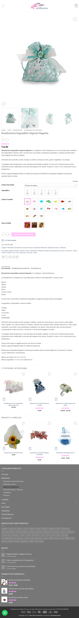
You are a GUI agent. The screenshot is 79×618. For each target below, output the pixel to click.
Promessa (6, 495)
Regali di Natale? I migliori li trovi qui (19, 554)
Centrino (63, 532)
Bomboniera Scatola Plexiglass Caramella (39, 453)
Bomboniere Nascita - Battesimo (57, 247)
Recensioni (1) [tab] (36, 268)
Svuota (75, 181)
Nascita (45, 538)
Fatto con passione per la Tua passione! (20, 560)
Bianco (28, 250)
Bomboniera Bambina (44, 250)
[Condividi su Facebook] (6, 257)
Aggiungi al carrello (23, 234)
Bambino (22, 250)
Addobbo (4, 529)
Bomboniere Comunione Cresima (24, 247)
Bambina (16, 250)
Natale (51, 538)
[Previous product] (6, 139)
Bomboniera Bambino (22, 532)
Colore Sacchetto (7, 185)
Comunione (69, 250)
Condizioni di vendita (17, 609)
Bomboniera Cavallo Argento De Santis (65, 404)
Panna (62, 538)
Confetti (75, 250)
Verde (41, 541)
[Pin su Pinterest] (17, 257)
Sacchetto (29, 252)
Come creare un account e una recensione (20, 566)
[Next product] (3, 139)
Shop (9, 130)
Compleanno (7, 492)
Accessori (4, 474)
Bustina (63, 250)
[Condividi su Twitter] (10, 257)
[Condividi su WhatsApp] (3, 257)
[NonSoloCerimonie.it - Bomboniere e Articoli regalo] (39, 5)
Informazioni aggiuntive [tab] (21, 268)
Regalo (68, 538)
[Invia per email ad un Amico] (13, 257)
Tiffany (35, 252)
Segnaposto (5, 511)
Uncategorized (6, 518)
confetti (33, 322)
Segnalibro (5, 190)
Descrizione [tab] (5, 268)
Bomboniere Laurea (9, 484)
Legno (32, 538)
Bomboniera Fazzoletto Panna (13, 452)
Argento (6, 250)
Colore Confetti (7, 199)
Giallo (58, 535)
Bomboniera (33, 250)
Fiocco (14, 252)
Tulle (36, 541)
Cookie (32, 609)
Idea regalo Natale (7, 538)
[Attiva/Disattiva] (76, 478)
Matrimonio (23, 252)
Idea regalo (64, 535)
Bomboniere (17, 130)
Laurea (26, 538)
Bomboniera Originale (36, 532)
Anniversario (12, 529)
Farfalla (9, 252)
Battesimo (52, 529)
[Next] (73, 61)
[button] (3, 5)
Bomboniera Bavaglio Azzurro (65, 452)
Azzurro (26, 529)
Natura (57, 538)
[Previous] (5, 61)
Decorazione (35, 535)
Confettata (4, 499)
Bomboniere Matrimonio (33, 130)
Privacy (26, 609)
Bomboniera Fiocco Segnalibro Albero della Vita (13, 404)
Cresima (3, 252)
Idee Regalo (5, 507)
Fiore (17, 252)
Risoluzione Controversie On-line (45, 609)
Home (3, 130)
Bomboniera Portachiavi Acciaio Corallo (39, 404)
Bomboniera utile (55, 250)
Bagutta (11, 250)
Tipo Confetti (6, 223)
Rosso (4, 541)
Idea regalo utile (18, 538)
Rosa (72, 538)
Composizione (6, 535)
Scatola (17, 541)
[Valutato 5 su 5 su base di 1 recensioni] (39, 144)
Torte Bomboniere (7, 514)
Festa (3, 503)
